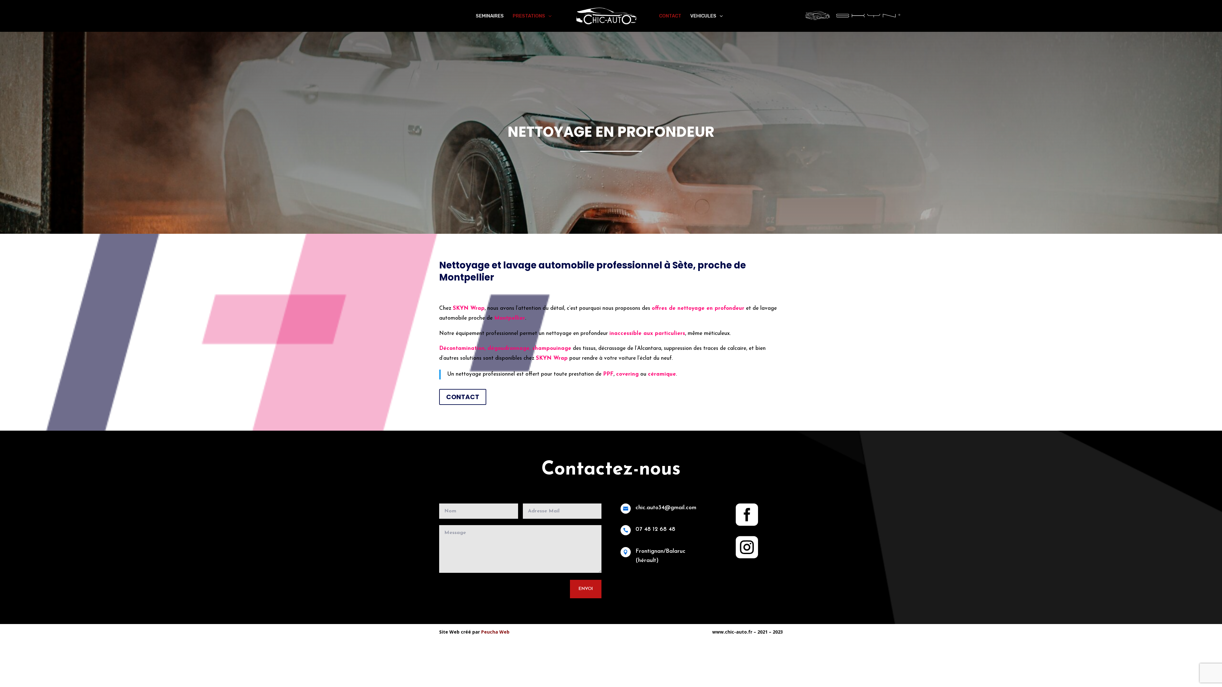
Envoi (586, 588)
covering (627, 374)
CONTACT (462, 396)
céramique (662, 374)
